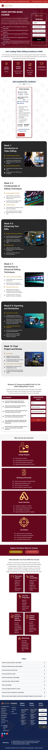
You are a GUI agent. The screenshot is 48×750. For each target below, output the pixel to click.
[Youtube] (7, 734)
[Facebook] (2, 734)
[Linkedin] (5, 734)
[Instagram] (2, 736)
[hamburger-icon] (37, 6)
